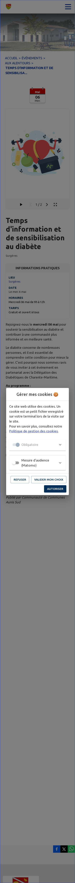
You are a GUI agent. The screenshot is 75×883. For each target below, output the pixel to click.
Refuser (20, 479)
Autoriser (55, 488)
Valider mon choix (48, 479)
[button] (37, 445)
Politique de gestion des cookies (33, 431)
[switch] (14, 462)
